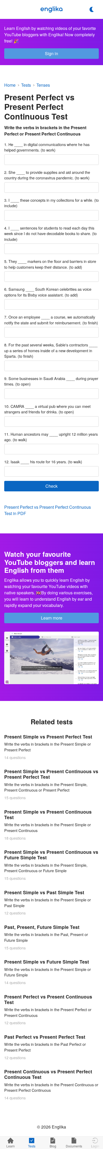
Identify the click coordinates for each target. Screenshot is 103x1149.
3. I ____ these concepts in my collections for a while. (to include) (51, 203)
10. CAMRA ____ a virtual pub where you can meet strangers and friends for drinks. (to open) (47, 409)
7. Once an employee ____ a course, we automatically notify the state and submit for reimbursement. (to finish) (51, 319)
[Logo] (51, 9)
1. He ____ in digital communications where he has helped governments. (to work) (47, 147)
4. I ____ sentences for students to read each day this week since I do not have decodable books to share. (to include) (50, 233)
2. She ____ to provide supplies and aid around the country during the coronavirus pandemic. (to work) (47, 175)
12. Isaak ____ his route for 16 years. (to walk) (43, 461)
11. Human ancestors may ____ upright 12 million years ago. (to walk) (51, 437)
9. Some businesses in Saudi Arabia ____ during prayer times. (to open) (51, 381)
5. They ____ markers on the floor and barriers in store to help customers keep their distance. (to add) (50, 264)
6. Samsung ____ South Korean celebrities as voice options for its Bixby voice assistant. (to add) (47, 292)
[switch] (92, 9)
